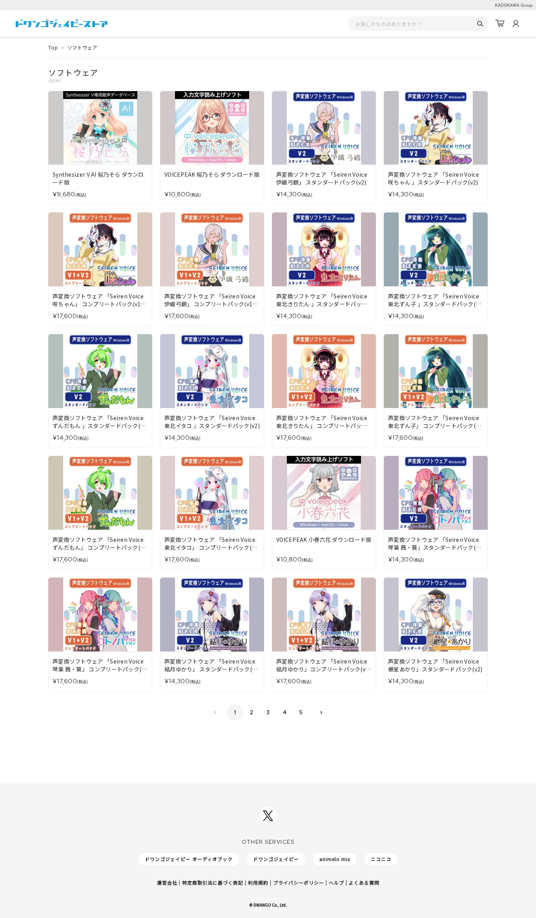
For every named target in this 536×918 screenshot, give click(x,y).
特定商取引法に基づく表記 (212, 882)
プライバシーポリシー (298, 882)
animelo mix (334, 859)
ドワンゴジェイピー (276, 859)
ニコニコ (381, 859)
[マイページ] (515, 23)
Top (53, 47)
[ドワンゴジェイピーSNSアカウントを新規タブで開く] (268, 815)
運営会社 (167, 882)
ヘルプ (336, 882)
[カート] (500, 23)
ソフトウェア (82, 47)
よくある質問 (364, 882)
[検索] (480, 23)
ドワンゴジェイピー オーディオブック (189, 859)
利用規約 (258, 882)
